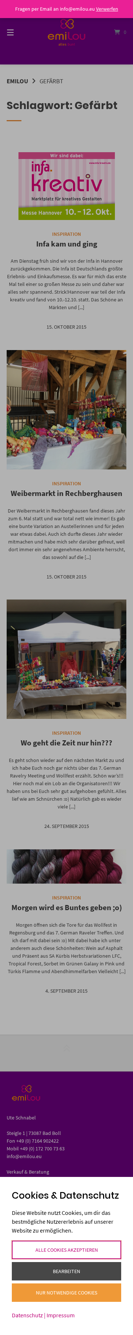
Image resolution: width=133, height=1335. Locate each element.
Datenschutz (27, 1315)
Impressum (61, 1315)
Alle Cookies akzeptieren (66, 1250)
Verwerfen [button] (107, 9)
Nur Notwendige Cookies (66, 1292)
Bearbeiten (66, 1271)
